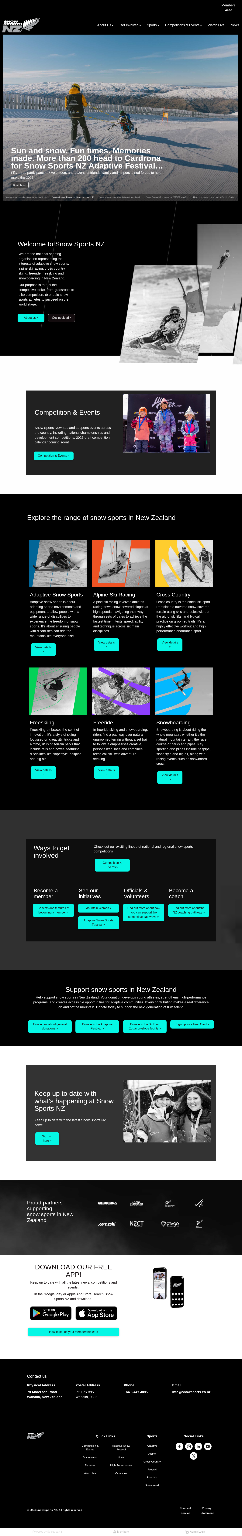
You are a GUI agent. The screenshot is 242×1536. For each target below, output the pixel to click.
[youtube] (208, 1446)
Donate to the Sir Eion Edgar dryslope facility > (145, 1026)
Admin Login (197, 1531)
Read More (19, 184)
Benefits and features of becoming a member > (53, 910)
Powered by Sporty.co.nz (47, 1531)
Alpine (152, 1453)
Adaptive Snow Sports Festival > (98, 922)
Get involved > (61, 317)
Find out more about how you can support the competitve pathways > (143, 912)
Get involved (90, 1457)
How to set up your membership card (73, 1331)
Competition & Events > (53, 455)
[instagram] (189, 1446)
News (121, 1457)
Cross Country (152, 1461)
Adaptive (152, 1445)
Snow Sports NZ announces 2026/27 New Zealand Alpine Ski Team (177, 197)
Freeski (152, 1469)
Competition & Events (90, 1447)
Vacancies (121, 1473)
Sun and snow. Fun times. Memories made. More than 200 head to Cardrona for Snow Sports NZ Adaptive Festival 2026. (86, 157)
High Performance (121, 1465)
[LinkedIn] (198, 1446)
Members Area (228, 7)
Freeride (152, 1477)
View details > (43, 649)
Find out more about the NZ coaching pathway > (189, 910)
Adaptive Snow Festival (121, 1447)
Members (122, 1531)
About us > (31, 317)
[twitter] (193, 1456)
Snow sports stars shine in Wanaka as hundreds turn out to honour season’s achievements (141, 197)
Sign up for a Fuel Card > (192, 1024)
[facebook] (179, 1446)
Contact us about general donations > (50, 1026)
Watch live (90, 1473)
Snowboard (152, 1485)
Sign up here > (47, 1138)
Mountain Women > (98, 908)
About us (90, 1465)
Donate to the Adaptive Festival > (97, 1026)
